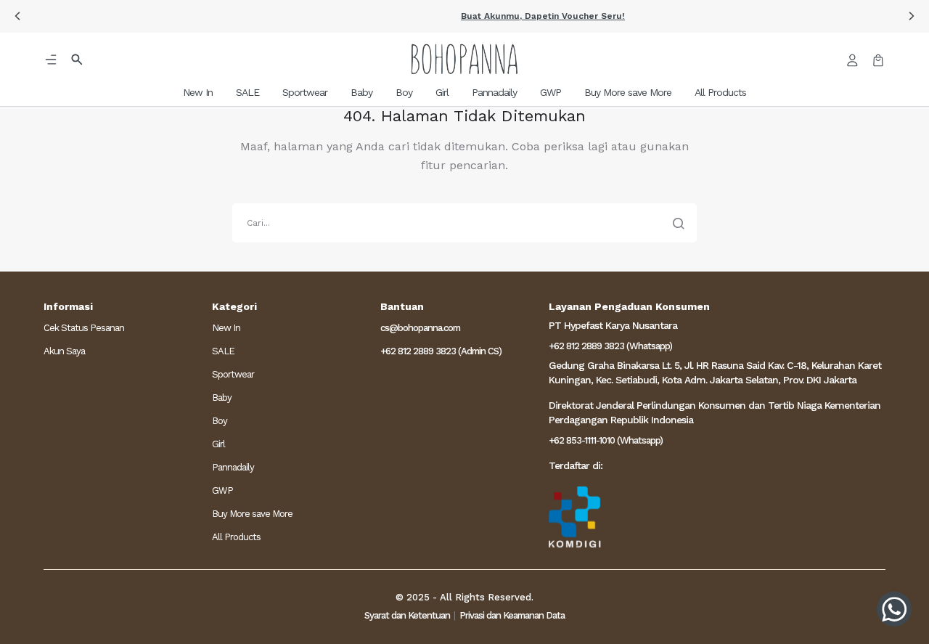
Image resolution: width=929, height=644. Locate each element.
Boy (219, 420)
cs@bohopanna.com (420, 327)
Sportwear (233, 374)
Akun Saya (64, 351)
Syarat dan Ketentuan (407, 615)
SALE (223, 351)
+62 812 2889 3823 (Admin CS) (441, 351)
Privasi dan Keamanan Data (512, 615)
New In (226, 327)
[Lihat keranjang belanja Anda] (878, 59)
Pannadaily (233, 467)
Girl (218, 444)
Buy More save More (252, 513)
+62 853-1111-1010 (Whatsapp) (606, 440)
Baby (222, 397)
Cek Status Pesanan (84, 327)
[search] (464, 222)
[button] (464, 16)
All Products (236, 536)
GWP (222, 490)
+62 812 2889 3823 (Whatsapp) (610, 346)
